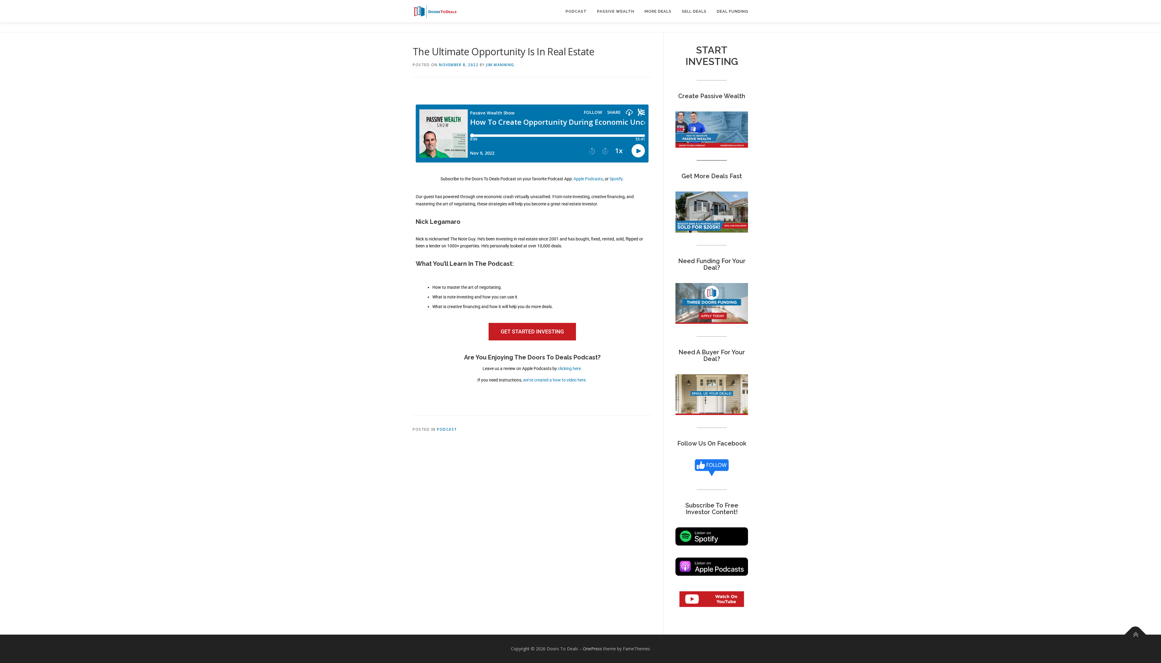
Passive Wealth (615, 11)
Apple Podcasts (588, 178)
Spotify (616, 178)
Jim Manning (500, 64)
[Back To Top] (1135, 634)
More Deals (658, 11)
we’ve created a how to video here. (555, 380)
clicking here (569, 368)
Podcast (576, 11)
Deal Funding (732, 11)
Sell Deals (694, 11)
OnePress (592, 649)
